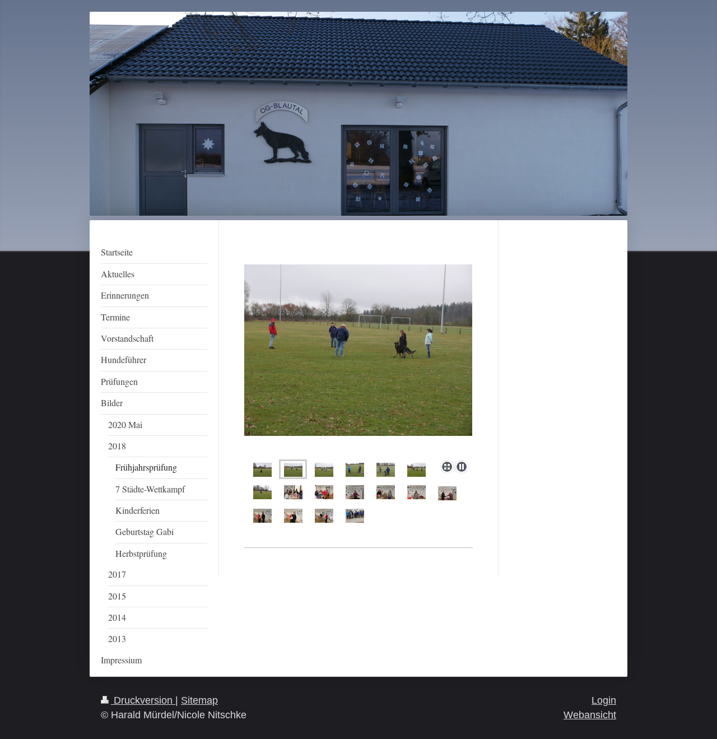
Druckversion (143, 700)
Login (604, 700)
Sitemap (199, 700)
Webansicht (590, 715)
